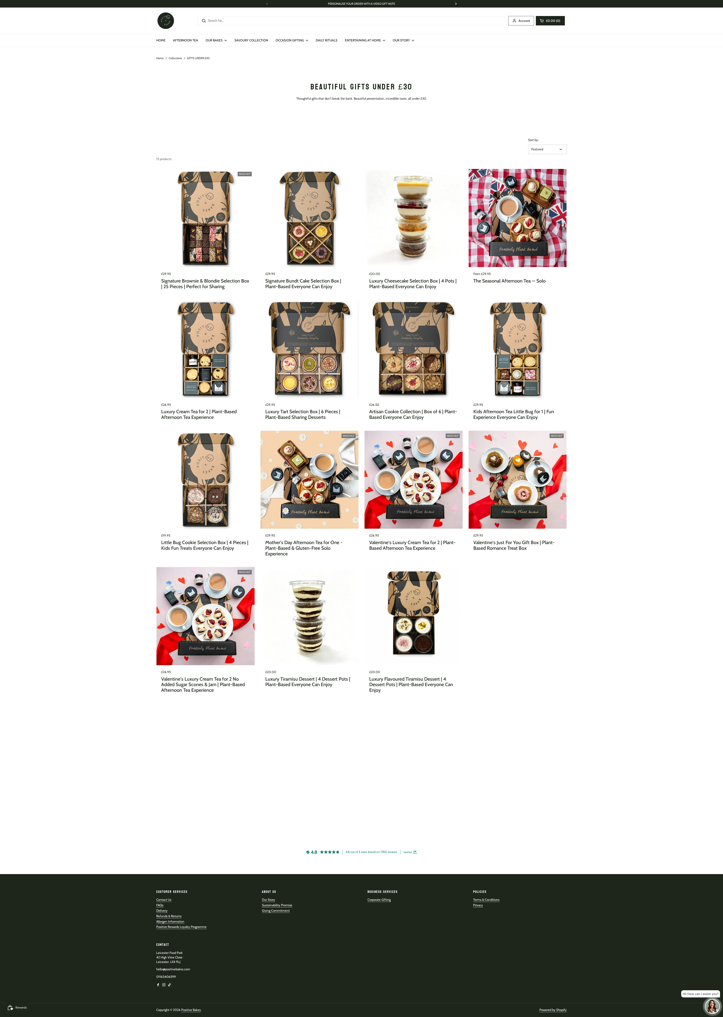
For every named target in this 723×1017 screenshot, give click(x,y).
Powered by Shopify (553, 1010)
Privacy (478, 905)
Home (160, 58)
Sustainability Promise (277, 905)
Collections (175, 58)
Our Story (268, 900)
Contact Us (163, 900)
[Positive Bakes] (165, 20)
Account (524, 21)
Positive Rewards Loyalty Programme (181, 927)
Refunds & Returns (169, 916)
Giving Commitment (276, 910)
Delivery (162, 910)
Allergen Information (170, 921)
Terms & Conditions (486, 900)
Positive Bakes (191, 1010)
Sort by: (533, 140)
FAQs (159, 905)
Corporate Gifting (379, 900)
